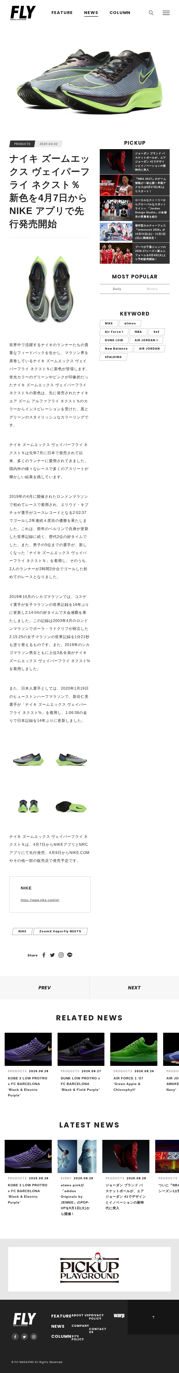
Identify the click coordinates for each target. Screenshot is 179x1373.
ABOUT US (80, 1315)
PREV (44, 987)
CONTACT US (98, 1330)
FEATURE (62, 13)
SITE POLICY (78, 1338)
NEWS (91, 13)
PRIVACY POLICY (96, 1317)
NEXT (134, 987)
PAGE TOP (153, 1317)
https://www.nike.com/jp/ (40, 900)
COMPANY (80, 1326)
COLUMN (120, 13)
